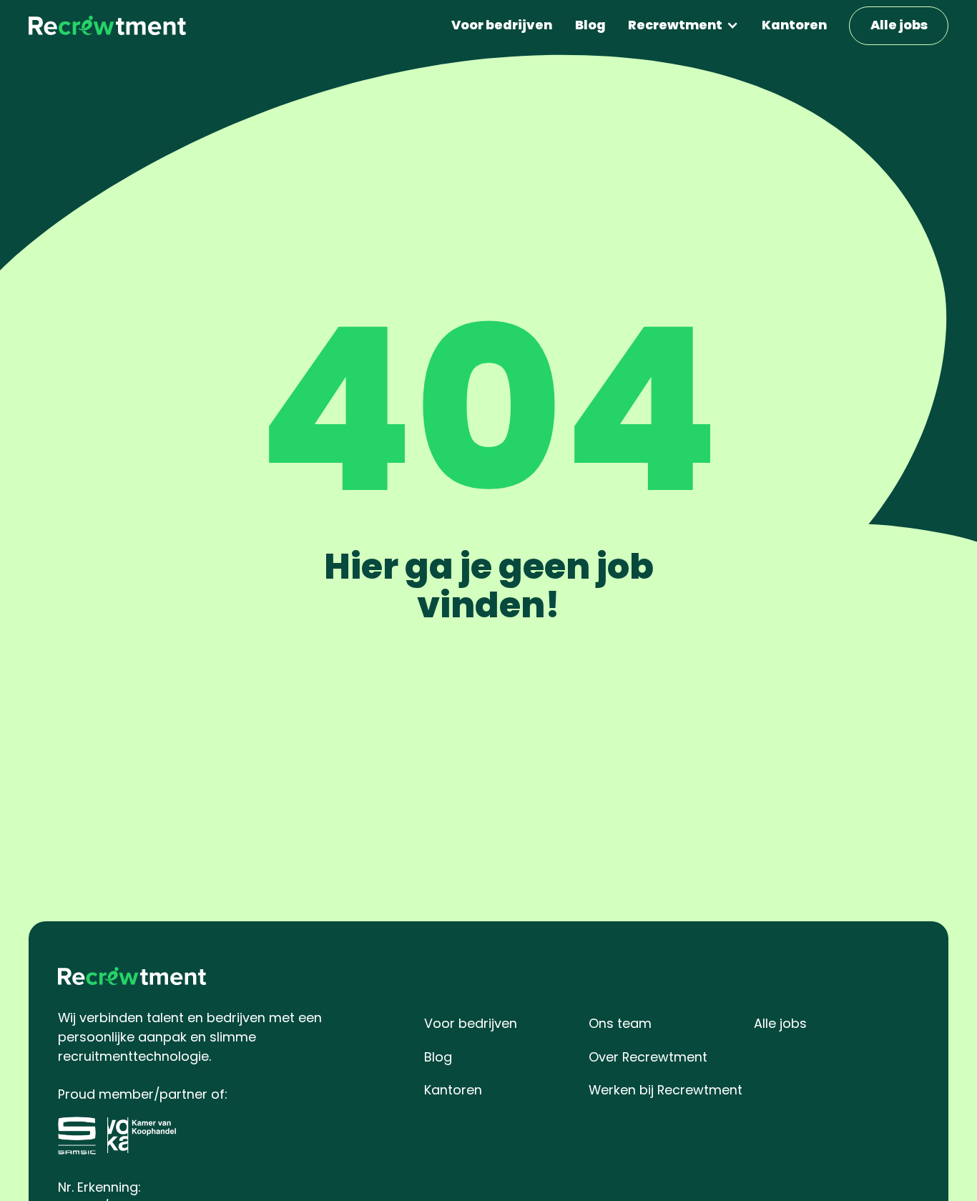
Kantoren (794, 25)
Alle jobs (899, 25)
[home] (108, 26)
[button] (683, 25)
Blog (590, 25)
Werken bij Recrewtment (665, 1090)
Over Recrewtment (648, 1057)
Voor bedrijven (501, 25)
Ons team (620, 1023)
